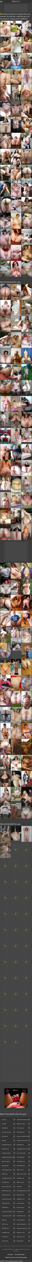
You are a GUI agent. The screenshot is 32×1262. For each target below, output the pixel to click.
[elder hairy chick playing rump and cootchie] (26, 683)
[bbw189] (26, 946)
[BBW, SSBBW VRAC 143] (26, 468)
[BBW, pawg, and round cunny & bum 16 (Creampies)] (5, 253)
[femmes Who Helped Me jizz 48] (26, 45)
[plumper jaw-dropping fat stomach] (16, 141)
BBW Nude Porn (21, 1132)
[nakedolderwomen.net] (5, 484)
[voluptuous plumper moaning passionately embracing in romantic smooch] (5, 683)
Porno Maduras (20, 1157)
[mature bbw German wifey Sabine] (26, 372)
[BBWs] (16, 125)
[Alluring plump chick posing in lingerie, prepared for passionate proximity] (16, 667)
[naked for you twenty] (26, 292)
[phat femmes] (26, 340)
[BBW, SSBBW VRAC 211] (26, 532)
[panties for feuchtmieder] (16, 452)
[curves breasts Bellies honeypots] (5, 962)
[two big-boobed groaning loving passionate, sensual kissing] (16, 1042)
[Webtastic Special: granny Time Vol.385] (26, 571)
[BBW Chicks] (16, 516)
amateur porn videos (6, 1261)
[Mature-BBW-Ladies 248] (5, 141)
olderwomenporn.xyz (22, 1228)
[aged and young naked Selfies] (16, 269)
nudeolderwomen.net (7, 1178)
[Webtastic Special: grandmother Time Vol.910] (5, 866)
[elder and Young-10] (5, 1058)
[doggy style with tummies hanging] (5, 532)
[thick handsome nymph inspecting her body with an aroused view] (16, 811)
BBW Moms (5, 1128)
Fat (16, 1)
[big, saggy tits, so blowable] (5, 731)
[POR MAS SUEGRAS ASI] (16, 308)
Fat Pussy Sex (20, 1128)
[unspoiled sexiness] (5, 205)
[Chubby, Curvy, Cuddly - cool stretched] (16, 173)
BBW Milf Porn (5, 1228)
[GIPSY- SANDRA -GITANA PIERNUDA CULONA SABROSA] (16, 1058)
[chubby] (16, 500)
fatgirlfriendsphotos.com (8, 1157)
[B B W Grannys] (5, 978)
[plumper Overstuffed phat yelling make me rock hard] (26, 516)
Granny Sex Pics (21, 1237)
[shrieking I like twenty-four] (16, 29)
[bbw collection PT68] (26, 866)
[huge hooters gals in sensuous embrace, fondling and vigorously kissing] (26, 978)
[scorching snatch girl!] (26, 882)
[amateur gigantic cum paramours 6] (26, 420)
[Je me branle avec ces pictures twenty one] (5, 29)
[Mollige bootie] (5, 292)
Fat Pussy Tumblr (21, 1153)
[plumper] (26, 484)
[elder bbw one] (26, 125)
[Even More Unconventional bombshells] (5, 404)
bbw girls (4, 1140)
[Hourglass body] (26, 587)
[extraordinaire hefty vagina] (5, 237)
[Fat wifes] (26, 109)
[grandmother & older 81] (16, 978)
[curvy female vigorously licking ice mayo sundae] (26, 811)
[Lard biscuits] (16, 962)
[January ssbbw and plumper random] (26, 1010)
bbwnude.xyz (20, 1241)
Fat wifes (4, 1124)
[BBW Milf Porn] (16, 651)
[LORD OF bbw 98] (16, 205)
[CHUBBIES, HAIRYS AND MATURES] (16, 763)
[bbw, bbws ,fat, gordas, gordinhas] (26, 269)
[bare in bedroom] (16, 571)
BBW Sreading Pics (21, 1224)
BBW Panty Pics (6, 1161)
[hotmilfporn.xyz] (5, 763)
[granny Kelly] (16, 109)
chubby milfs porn (6, 1195)
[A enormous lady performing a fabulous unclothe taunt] (5, 468)
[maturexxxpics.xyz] (5, 699)
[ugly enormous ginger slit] (26, 930)
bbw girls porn (5, 1165)
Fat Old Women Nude (22, 1140)
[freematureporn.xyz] (16, 795)
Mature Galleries (21, 1220)
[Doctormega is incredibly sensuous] (5, 388)
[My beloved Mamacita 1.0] (26, 667)
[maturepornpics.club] (26, 436)
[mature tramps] (26, 253)
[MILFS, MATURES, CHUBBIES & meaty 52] (5, 500)
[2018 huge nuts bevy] (16, 850)
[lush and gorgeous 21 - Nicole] (16, 1010)
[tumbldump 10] (26, 1026)
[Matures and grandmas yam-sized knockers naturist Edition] (16, 635)
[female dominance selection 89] (26, 619)
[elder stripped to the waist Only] (26, 157)
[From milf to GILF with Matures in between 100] (16, 587)
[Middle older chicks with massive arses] (16, 484)
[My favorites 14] (5, 1042)
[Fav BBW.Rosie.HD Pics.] (5, 603)
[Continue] (5, 93)
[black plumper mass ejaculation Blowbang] (5, 1010)
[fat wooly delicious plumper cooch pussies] (5, 109)
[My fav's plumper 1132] (5, 516)
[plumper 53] (26, 404)
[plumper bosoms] (5, 946)
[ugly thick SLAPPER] (16, 1026)
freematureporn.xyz (7, 1170)
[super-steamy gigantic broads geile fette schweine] (26, 747)
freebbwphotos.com (7, 1145)
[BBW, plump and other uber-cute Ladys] (16, 77)
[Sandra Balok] (5, 269)
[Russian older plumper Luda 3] (16, 221)
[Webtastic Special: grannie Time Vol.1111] (5, 1074)
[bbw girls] (26, 141)
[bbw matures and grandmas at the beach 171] (16, 866)
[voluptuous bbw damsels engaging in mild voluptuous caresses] (16, 914)
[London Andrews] (16, 292)
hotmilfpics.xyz (20, 1178)
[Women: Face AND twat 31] (5, 45)
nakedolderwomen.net (22, 1149)
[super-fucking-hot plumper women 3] (26, 699)
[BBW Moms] (16, 372)
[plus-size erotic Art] (5, 619)
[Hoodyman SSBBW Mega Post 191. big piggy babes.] (16, 1074)
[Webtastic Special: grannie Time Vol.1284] (16, 356)
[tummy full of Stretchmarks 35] (5, 173)
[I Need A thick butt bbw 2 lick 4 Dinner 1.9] (26, 237)
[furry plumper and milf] (16, 619)
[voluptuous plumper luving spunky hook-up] (16, 898)
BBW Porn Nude (21, 1124)
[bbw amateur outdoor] (26, 795)
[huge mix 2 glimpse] (5, 667)
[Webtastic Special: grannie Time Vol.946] (16, 436)
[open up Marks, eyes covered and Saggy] (16, 388)
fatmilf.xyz (19, 1186)
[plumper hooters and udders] (5, 125)
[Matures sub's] (16, 61)
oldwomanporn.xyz (6, 1191)
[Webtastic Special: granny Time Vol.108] (26, 61)
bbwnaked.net (20, 1145)
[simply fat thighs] (5, 436)
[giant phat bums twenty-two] (5, 994)
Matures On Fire (21, 1232)
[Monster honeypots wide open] (26, 93)
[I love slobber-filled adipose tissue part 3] (26, 388)
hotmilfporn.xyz (5, 1232)
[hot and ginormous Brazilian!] (26, 834)
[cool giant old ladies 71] (26, 850)
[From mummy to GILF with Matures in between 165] (26, 731)
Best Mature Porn (21, 1216)
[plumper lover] (5, 898)
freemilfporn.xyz (21, 1161)
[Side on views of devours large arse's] (5, 571)
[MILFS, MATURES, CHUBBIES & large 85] (5, 356)
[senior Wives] (26, 324)
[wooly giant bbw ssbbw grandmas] (16, 420)
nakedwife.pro (20, 1211)
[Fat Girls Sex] (16, 253)
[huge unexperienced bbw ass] (26, 221)
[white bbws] (16, 189)
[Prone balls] (5, 189)
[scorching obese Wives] (26, 500)
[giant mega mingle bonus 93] (5, 635)
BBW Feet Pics (20, 1195)
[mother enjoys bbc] (26, 763)
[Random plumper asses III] (26, 962)
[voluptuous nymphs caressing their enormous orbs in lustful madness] (5, 882)
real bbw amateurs (6, 1153)
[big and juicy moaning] (16, 994)
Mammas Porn (5, 1149)
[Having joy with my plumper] (16, 237)
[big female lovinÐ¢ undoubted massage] (5, 77)
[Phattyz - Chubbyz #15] (26, 635)
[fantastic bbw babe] (5, 452)
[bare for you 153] (16, 404)
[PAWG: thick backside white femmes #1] (16, 468)
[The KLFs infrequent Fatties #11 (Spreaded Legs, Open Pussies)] (16, 715)
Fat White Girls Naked (7, 1211)
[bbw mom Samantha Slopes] (5, 914)
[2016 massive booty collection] (16, 930)
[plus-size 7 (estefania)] (5, 715)
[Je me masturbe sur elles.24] (26, 308)
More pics (4, 1220)
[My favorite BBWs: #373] (5, 930)
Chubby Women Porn (7, 1216)
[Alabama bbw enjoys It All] (5, 779)
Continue (4, 1119)
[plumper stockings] (5, 834)
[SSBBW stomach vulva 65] (16, 157)
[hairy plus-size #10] (5, 308)
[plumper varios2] (5, 1026)
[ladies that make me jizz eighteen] (16, 699)
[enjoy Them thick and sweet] (5, 795)
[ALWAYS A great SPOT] (5, 157)
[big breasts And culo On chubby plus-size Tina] (5, 372)
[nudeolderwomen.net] (5, 420)
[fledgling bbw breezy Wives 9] (16, 731)
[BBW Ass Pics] (16, 603)
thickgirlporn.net (21, 1199)
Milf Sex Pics (5, 1224)
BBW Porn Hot (20, 1182)
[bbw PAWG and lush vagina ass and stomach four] (5, 587)
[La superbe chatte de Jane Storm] (26, 205)
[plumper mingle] (16, 93)
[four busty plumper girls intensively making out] (5, 61)
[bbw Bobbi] (26, 356)
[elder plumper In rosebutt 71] (26, 452)
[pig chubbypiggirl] (16, 834)
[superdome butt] (16, 882)
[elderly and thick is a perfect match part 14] (5, 340)
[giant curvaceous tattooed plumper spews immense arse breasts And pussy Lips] (16, 532)
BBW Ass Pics (20, 1170)
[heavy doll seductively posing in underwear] (16, 747)
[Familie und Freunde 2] (26, 1058)
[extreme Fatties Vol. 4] (5, 651)
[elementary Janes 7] (5, 324)
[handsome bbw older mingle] (26, 651)
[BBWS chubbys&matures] (26, 189)
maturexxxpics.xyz (6, 1186)
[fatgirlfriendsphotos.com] (5, 221)
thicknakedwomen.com (22, 1191)
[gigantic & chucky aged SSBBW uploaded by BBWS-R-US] (26, 898)
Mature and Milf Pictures (23, 1136)
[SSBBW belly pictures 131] (5, 811)
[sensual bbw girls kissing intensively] (16, 45)
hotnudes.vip (5, 1241)
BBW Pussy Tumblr (21, 1174)
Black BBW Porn (6, 1203)
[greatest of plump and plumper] (26, 1042)
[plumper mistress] (26, 779)
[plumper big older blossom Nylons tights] (26, 603)
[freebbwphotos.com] (26, 715)
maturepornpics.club (7, 1199)
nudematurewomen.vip (22, 1119)
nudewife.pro (5, 1207)
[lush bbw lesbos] (16, 946)
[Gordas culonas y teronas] (16, 683)
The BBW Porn (5, 1182)
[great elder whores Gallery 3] (26, 914)
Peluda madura (20, 1203)
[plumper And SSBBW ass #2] (5, 747)
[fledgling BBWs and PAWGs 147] (16, 779)
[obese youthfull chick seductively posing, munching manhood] (26, 29)
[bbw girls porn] (26, 173)
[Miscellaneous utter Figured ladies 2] (5, 850)
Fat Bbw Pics (5, 1237)
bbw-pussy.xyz (20, 1207)
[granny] (26, 77)
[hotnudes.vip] (16, 324)
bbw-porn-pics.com (6, 1132)
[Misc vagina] (26, 1074)
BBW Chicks (5, 1174)
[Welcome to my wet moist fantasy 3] (16, 340)
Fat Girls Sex (5, 1136)
